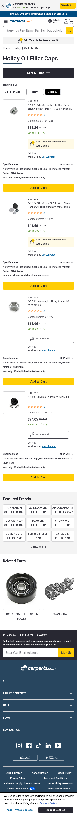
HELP (6, 705)
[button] (38, 5)
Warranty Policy (40, 773)
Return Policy (64, 773)
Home (6, 48)
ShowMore (38, 547)
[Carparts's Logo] (21, 21)
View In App (67, 5)
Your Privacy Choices (59, 788)
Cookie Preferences (17, 788)
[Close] (73, 796)
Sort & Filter (35, 73)
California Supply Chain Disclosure (22, 783)
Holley (17, 48)
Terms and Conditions (55, 778)
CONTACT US (11, 729)
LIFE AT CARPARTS (15, 693)
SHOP (6, 681)
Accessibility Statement (60, 783)
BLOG (6, 717)
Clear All (53, 91)
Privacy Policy (17, 778)
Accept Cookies (55, 810)
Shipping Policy (14, 773)
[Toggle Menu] (5, 21)
